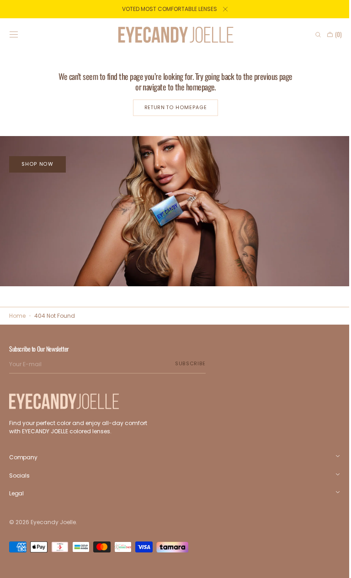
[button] (14, 35)
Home (17, 316)
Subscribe (190, 363)
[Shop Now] (172, 210)
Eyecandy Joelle (53, 522)
